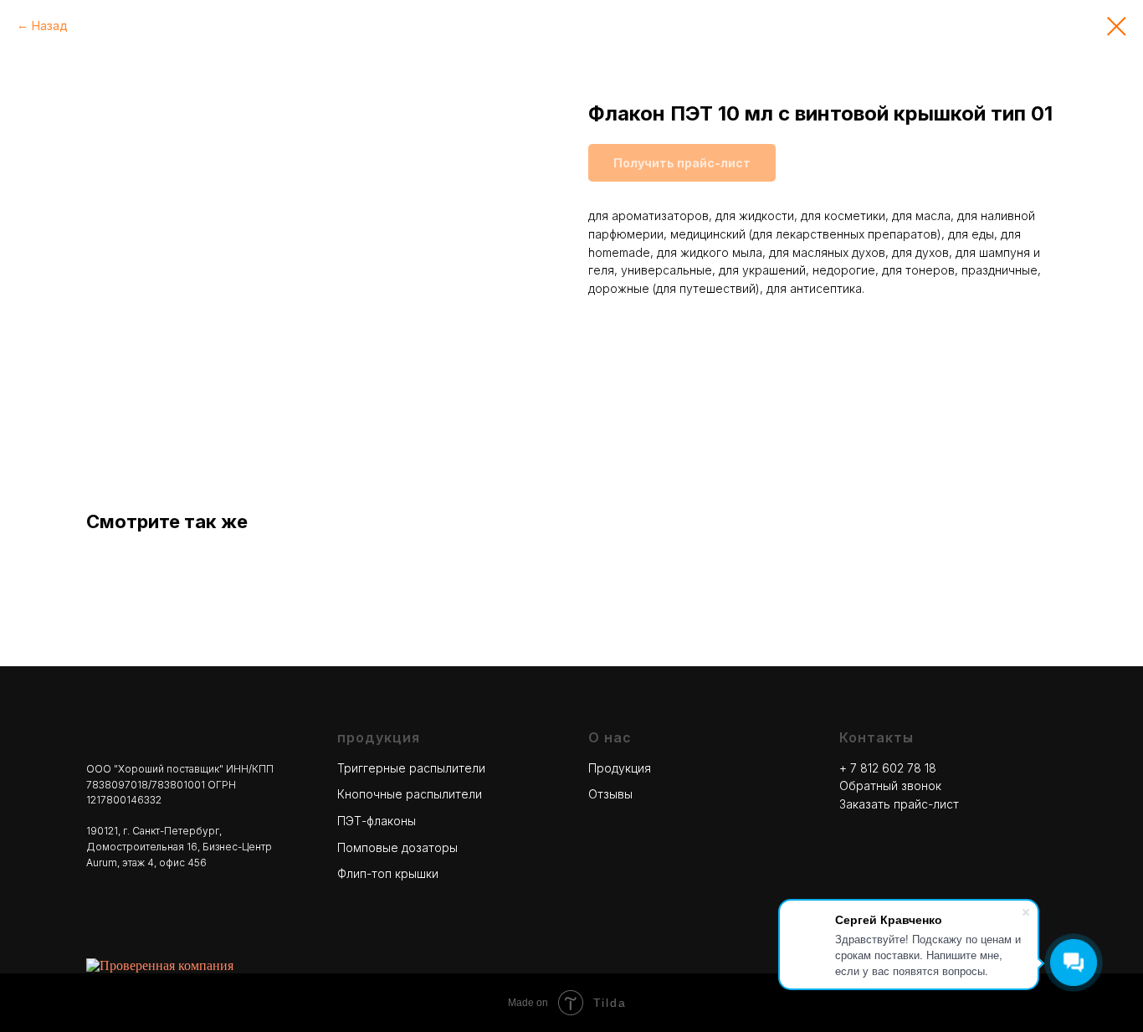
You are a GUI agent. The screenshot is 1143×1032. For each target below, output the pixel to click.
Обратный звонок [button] (890, 785)
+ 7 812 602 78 (882, 768)
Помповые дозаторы (397, 847)
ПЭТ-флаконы (376, 821)
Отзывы (610, 794)
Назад (50, 25)
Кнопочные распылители (409, 794)
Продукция (619, 768)
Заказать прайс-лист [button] (899, 804)
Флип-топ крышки (387, 873)
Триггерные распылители (411, 768)
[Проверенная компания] (159, 965)
